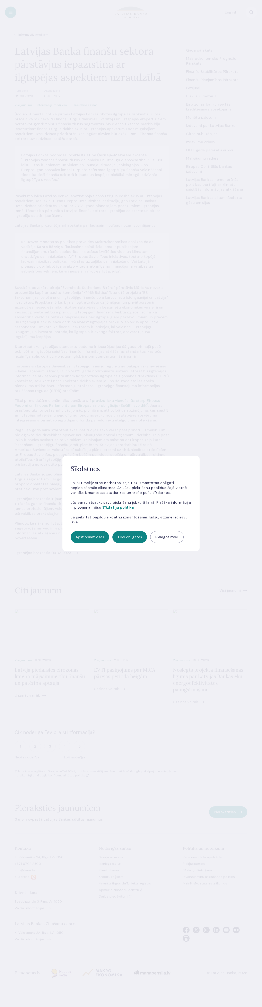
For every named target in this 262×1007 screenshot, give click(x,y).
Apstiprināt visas (90, 537)
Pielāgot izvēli (166, 537)
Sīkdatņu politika (118, 507)
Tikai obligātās (129, 537)
